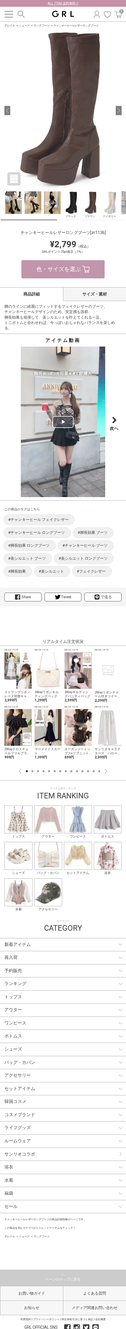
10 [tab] (77, 771)
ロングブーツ (42, 25)
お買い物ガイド (31, 1293)
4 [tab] (43, 771)
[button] (7, 110)
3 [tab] (38, 771)
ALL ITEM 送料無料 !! (63, 3)
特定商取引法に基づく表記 (77, 1319)
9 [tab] (71, 771)
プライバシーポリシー (46, 1319)
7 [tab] (60, 771)
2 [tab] (32, 771)
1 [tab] (27, 771)
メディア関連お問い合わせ (95, 1307)
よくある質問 (94, 1293)
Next (106, 771)
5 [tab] (49, 771)
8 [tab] (66, 771)
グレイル (9, 25)
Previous (20, 771)
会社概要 (100, 1319)
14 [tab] (99, 771)
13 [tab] (94, 771)
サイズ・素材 (94, 294)
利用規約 (26, 1319)
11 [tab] (82, 771)
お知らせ (31, 1307)
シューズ (24, 25)
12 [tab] (88, 771)
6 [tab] (55, 771)
